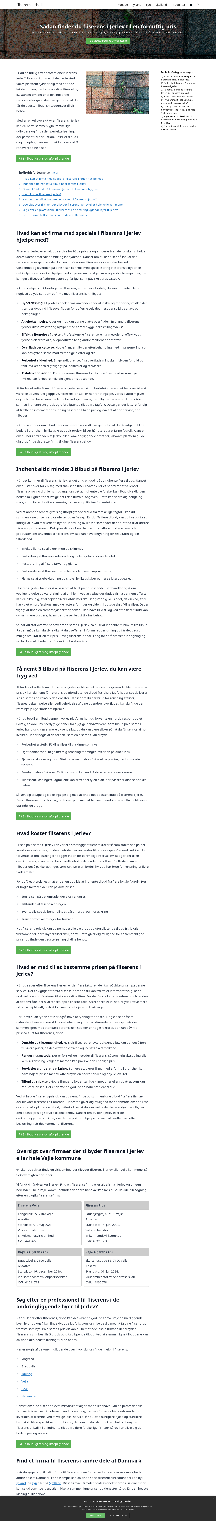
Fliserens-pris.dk (30, 4)
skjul (55, 172)
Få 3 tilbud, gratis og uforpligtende (108, 40)
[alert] (108, 1508)
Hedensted (29, 1396)
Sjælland (161, 5)
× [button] (213, 1498)
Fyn (148, 5)
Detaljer (131, 1509)
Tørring (26, 1374)
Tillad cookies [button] (95, 1515)
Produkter (178, 5)
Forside (123, 5)
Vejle (24, 1381)
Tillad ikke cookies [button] (118, 1515)
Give (24, 1389)
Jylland (137, 5)
